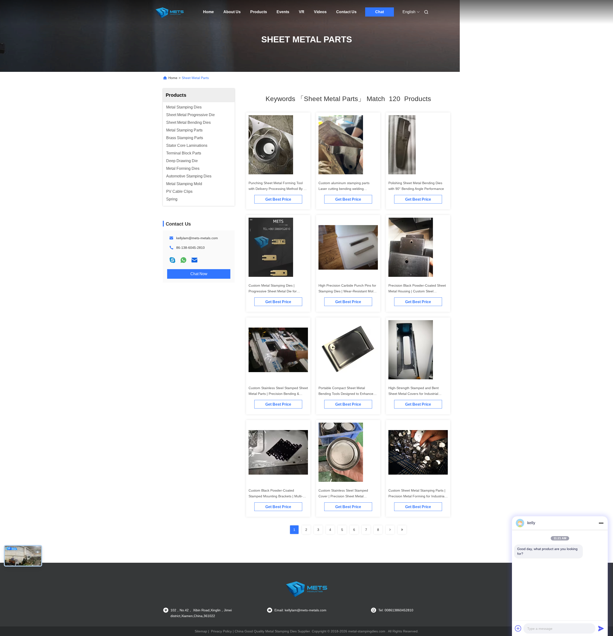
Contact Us (346, 12)
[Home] (169, 12)
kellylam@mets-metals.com (197, 238)
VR (301, 12)
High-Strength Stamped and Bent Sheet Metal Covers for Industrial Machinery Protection (413, 393)
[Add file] (518, 628)
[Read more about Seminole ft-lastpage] (402, 529)
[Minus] (601, 523)
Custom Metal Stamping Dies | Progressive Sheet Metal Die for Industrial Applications (273, 291)
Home (208, 12)
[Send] (601, 628)
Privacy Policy (221, 631)
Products (258, 12)
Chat (379, 12)
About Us (232, 12)
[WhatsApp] (183, 260)
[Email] (194, 260)
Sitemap (201, 631)
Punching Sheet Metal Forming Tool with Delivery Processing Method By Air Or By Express (278, 188)
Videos (320, 12)
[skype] (172, 260)
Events (283, 12)
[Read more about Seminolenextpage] (390, 529)
